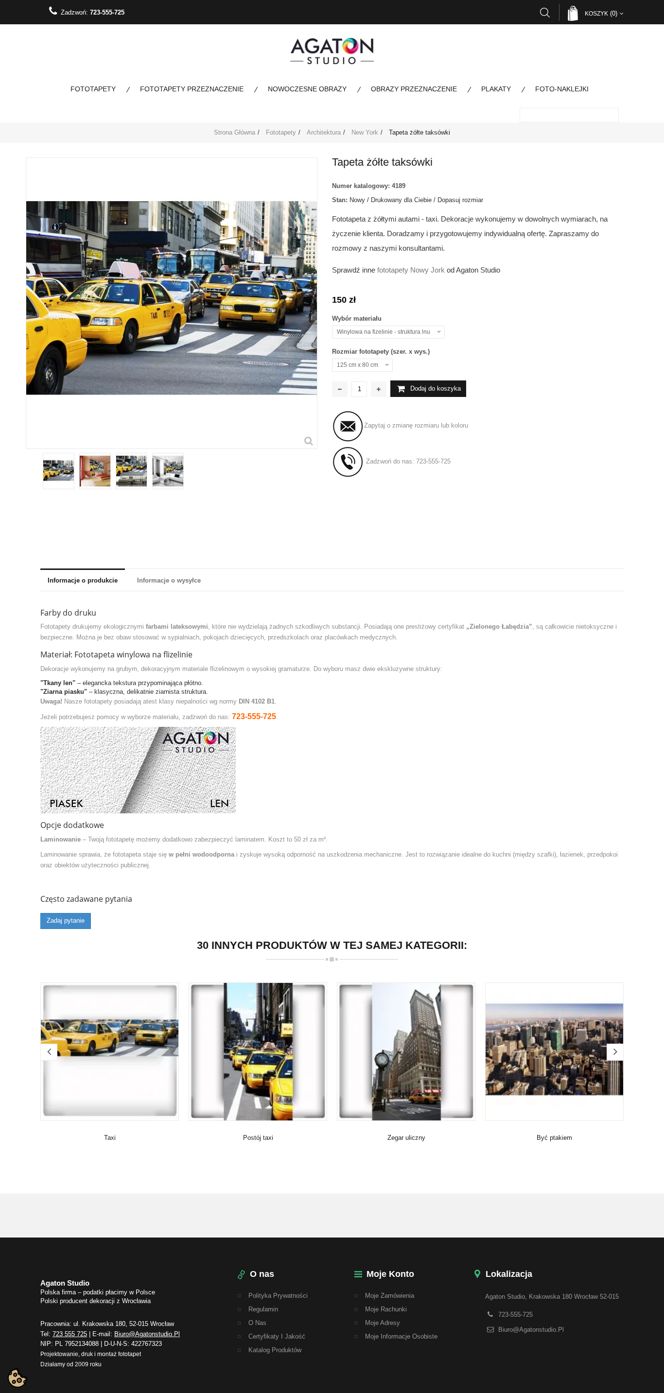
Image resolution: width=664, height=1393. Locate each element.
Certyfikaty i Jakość (276, 1336)
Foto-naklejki (562, 89)
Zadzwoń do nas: (407, 461)
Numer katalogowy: (361, 185)
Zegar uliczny (406, 1137)
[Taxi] (109, 1051)
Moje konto (390, 1274)
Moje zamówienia (389, 1295)
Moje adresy (382, 1322)
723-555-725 (107, 12)
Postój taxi (258, 1137)
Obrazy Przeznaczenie (414, 89)
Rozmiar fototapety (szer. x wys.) (382, 351)
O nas (257, 1322)
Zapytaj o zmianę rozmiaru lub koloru (416, 425)
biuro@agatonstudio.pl (147, 1334)
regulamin (263, 1309)
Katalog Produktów (274, 1350)
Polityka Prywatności (278, 1295)
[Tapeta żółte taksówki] (58, 471)
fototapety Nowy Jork (411, 270)
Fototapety (93, 89)
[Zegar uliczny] (406, 1051)
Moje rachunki (386, 1309)
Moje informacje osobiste (401, 1336)
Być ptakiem (554, 1137)
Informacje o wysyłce (169, 580)
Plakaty (496, 89)
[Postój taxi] (258, 1051)
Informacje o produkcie (83, 580)
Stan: (340, 200)
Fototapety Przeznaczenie (192, 89)
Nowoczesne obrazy (307, 89)
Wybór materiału (358, 318)
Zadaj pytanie (66, 920)
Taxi (110, 1137)
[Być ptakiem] (554, 1051)
